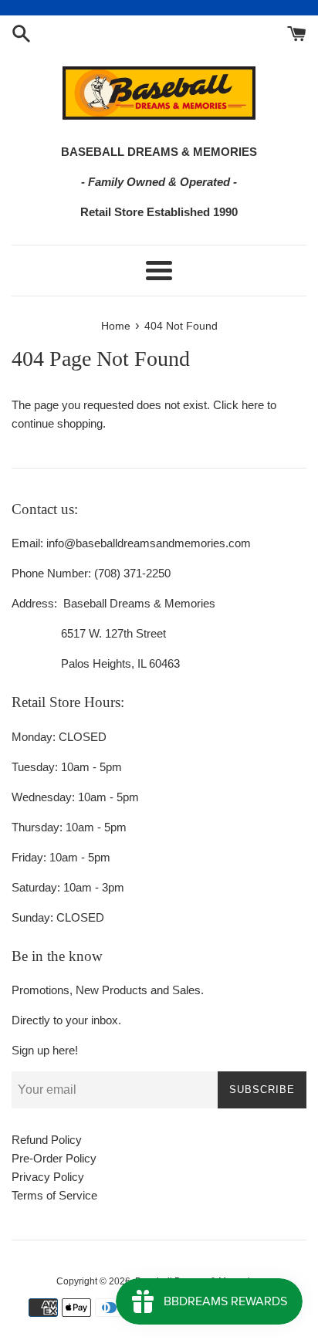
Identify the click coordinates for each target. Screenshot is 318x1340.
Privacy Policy (48, 1176)
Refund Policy (47, 1139)
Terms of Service (54, 1195)
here (253, 404)
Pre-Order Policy (54, 1158)
